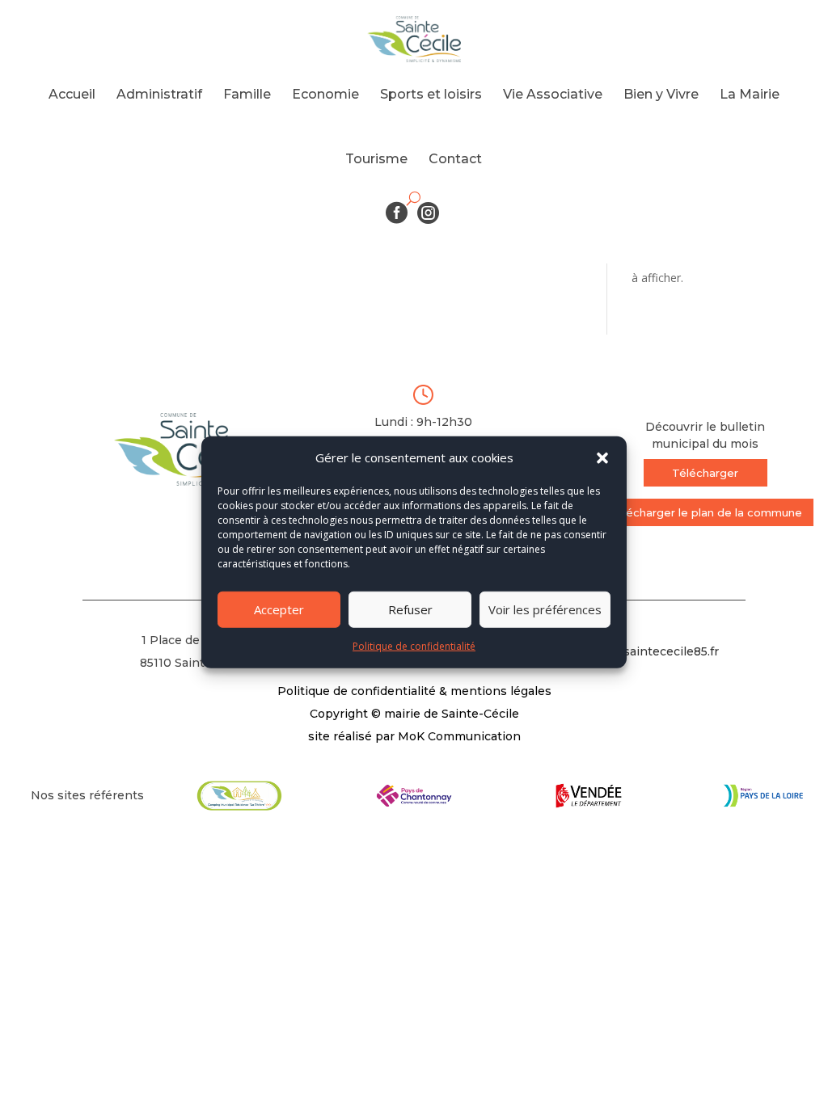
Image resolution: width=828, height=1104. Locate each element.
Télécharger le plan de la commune (705, 512)
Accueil (72, 94)
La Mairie (749, 94)
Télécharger (705, 472)
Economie (325, 94)
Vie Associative (552, 94)
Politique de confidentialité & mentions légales (414, 691)
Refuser (410, 609)
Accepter (279, 609)
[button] (602, 458)
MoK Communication (459, 736)
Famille (247, 94)
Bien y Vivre (661, 94)
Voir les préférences (545, 609)
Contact (455, 158)
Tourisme (376, 158)
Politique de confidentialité (414, 646)
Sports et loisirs (431, 94)
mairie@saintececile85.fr (647, 651)
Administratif (159, 94)
